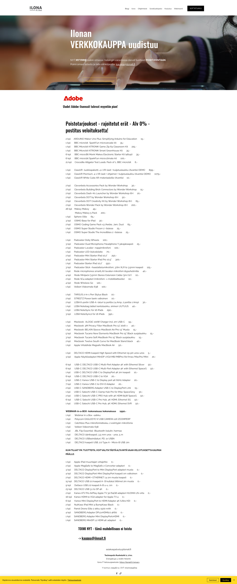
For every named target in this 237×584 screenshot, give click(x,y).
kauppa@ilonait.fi (125, 64)
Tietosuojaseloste (74, 580)
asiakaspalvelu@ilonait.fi (118, 549)
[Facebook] (117, 573)
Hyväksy (225, 580)
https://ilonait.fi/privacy (129, 562)
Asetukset (213, 580)
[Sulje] (234, 580)
